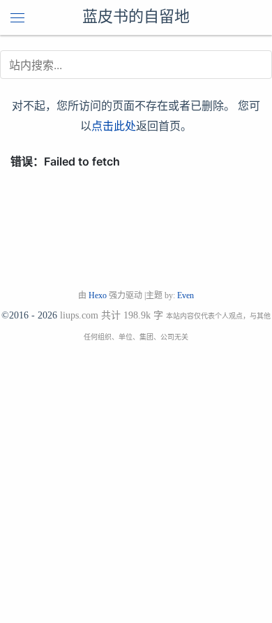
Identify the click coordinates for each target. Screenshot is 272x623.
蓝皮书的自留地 (136, 17)
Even (185, 295)
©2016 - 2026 (29, 315)
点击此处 (113, 125)
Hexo (98, 295)
